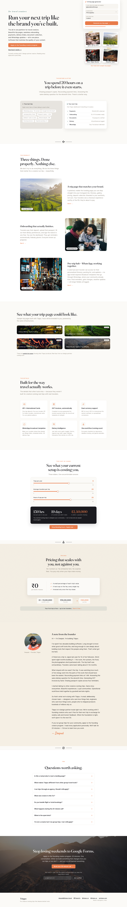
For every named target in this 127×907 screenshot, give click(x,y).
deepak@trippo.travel (65, 898)
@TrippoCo (77, 898)
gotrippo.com (103, 898)
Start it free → (77, 608)
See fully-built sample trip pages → (101, 65)
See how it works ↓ (15, 50)
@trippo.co (85, 898)
